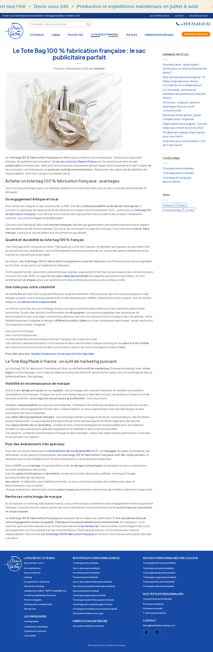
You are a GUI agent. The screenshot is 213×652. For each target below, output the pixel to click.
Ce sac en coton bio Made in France (74, 161)
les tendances (90, 526)
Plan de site (30, 608)
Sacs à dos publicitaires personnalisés (92, 581)
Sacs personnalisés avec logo (88, 613)
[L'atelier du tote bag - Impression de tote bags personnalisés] (14, 31)
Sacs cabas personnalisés (86, 568)
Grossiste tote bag (34, 586)
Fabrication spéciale (159, 34)
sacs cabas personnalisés (72, 276)
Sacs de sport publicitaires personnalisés (94, 586)
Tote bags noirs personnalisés (158, 568)
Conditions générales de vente (40, 595)
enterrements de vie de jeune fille (69, 451)
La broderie (30, 635)
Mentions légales (33, 599)
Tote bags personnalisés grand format (92, 604)
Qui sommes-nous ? (34, 563)
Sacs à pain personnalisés (86, 590)
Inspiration (169, 205)
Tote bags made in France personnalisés (93, 599)
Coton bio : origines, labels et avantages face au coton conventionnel (181, 106)
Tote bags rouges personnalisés (159, 577)
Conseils (189, 210)
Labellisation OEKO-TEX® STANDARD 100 (45, 590)
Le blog (28, 577)
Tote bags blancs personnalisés (159, 563)
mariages (110, 451)
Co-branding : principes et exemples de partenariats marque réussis (184, 93)
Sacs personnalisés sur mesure (88, 626)
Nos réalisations (32, 568)
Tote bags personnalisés (178, 173)
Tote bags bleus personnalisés (159, 581)
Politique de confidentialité (38, 604)
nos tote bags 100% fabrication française (67, 534)
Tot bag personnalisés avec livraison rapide (95, 608)
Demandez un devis (196, 34)
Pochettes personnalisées (86, 572)
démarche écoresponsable (39, 302)
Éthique (181, 205)
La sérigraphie (31, 621)
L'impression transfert (35, 631)
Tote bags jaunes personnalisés (159, 572)
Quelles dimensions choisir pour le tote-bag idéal (62, 353)
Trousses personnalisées (178, 168)
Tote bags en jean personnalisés (89, 595)
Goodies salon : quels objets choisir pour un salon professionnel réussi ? (185, 68)
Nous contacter (32, 572)
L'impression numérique (36, 626)
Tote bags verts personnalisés (158, 586)
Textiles (131, 34)
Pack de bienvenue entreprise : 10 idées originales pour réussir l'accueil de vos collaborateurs (184, 81)
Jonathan (99, 68)
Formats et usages (172, 210)
